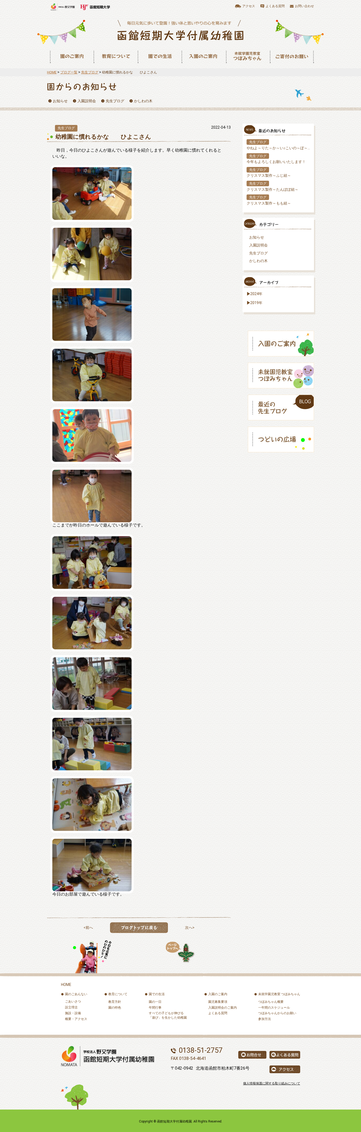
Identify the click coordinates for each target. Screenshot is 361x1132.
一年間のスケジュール (274, 1007)
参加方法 (264, 1019)
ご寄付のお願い (292, 56)
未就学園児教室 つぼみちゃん (279, 994)
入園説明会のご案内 (222, 1007)
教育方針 (114, 1002)
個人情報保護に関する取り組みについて (271, 1083)
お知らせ (256, 237)
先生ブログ (89, 72)
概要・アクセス (76, 1019)
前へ (89, 927)
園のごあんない (76, 994)
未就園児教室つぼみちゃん (248, 56)
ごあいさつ (73, 1001)
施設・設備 (73, 1013)
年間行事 (155, 1007)
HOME (52, 72)
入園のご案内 (204, 56)
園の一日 (155, 1002)
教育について (116, 56)
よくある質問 (217, 1013)
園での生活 (160, 56)
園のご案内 (72, 56)
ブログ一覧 (68, 72)
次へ (188, 927)
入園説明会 (258, 245)
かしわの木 (258, 261)
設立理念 (71, 1007)
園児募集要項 (217, 1002)
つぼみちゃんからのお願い (277, 1013)
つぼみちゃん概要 (271, 1002)
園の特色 (114, 1007)
